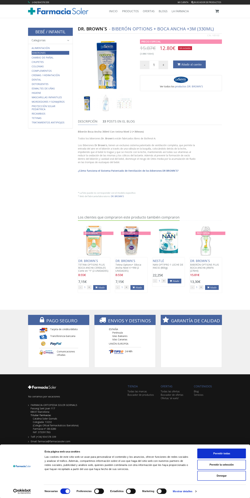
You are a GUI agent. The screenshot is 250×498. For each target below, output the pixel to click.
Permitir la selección (222, 464)
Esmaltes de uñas (43, 88)
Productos (130, 11)
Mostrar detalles (182, 491)
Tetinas (36, 118)
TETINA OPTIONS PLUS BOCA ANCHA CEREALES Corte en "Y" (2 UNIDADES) (93, 265)
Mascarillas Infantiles (47, 97)
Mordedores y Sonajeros (48, 101)
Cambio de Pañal (43, 57)
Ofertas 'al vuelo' (170, 398)
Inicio (113, 11)
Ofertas (149, 11)
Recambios (38, 113)
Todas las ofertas (170, 391)
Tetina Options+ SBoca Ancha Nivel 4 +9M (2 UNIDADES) (128, 265)
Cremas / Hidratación (46, 75)
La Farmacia (180, 11)
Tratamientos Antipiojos (48, 122)
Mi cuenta (183, 2)
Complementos (42, 70)
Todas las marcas (137, 391)
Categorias (39, 40)
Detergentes (40, 84)
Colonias (38, 66)
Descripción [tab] (87, 121)
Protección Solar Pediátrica (43, 108)
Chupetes (38, 62)
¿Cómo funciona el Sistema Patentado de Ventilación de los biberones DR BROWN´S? (128, 170)
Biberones (39, 52)
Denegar (222, 475)
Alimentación (41, 48)
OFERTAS (166, 386)
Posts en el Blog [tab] (119, 121)
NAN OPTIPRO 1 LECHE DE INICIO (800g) (168, 264)
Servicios (198, 394)
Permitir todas (221, 453)
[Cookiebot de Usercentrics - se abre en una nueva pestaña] (22, 491)
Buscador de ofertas (172, 394)
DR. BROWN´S (117, 196)
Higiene (36, 92)
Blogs (163, 11)
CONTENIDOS (203, 386)
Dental (36, 79)
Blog (196, 391)
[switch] (99, 491)
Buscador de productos (207, 2)
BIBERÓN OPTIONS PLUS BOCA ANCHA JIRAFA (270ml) (204, 265)
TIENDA (133, 386)
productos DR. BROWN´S (189, 86)
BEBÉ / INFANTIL (50, 31)
